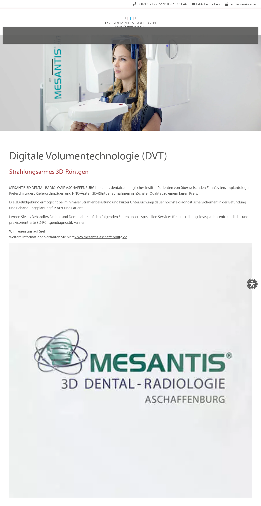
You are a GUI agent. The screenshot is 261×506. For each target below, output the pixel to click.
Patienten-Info (166, 35)
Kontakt (207, 35)
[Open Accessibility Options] (252, 284)
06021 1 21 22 (147, 4)
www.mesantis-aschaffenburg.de (101, 226)
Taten (114, 35)
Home (51, 35)
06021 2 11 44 (176, 4)
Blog (189, 35)
